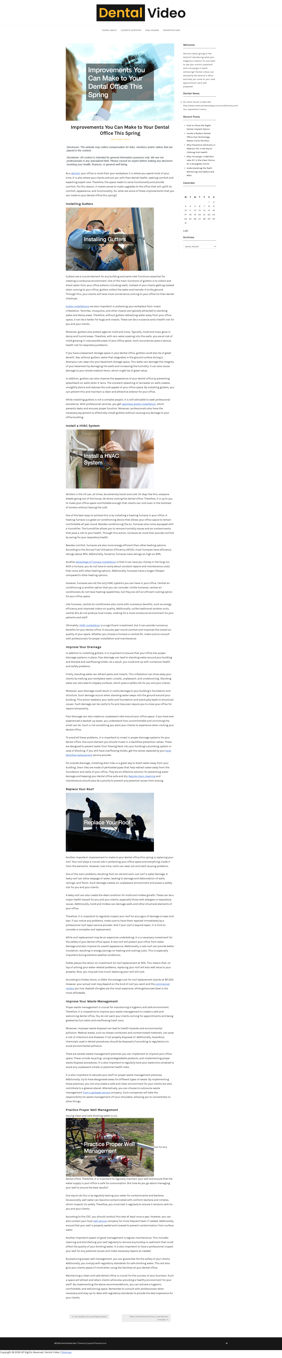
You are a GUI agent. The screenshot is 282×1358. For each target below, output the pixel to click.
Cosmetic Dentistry (131, 30)
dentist (75, 173)
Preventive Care (171, 30)
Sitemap (66, 1352)
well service (100, 1221)
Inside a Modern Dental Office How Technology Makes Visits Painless (199, 137)
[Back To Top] (227, 1343)
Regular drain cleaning (142, 776)
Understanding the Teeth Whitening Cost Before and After (200, 172)
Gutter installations (77, 306)
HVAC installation (89, 625)
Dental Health (109, 30)
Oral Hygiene (152, 30)
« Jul (185, 230)
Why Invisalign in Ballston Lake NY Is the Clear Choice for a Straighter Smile (201, 160)
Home (126, 139)
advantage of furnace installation (96, 562)
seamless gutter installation (139, 404)
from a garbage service (96, 1092)
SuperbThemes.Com (96, 1343)
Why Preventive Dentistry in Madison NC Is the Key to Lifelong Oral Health (201, 149)
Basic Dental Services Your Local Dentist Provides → (149, 1318)
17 (186, 214)
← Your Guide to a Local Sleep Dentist (89, 1316)
